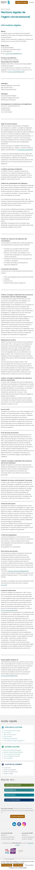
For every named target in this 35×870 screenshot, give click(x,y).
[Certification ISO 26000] (21, 851)
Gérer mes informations (9, 734)
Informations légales (9, 859)
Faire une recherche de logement (12, 750)
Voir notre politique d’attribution (12, 754)
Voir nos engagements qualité (11, 756)
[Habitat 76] (5, 2)
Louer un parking (7, 758)
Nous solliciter (7, 732)
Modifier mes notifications (10, 738)
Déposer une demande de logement (13, 752)
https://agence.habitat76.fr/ (25, 149)
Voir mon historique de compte (11, 730)
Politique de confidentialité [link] (18, 868)
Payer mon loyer (22, 2)
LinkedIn (14, 824)
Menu (32, 2)
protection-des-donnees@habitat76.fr (18, 571)
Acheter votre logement (9, 769)
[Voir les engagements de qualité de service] (7, 851)
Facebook (19, 824)
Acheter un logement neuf (10, 771)
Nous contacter (7, 736)
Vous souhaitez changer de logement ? (13, 740)
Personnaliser (29, 865)
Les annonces (7, 767)
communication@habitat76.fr (13, 53)
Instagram (24, 824)
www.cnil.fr (4, 585)
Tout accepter (6, 865)
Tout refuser (18, 865)
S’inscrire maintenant (17, 816)
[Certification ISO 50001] (13, 851)
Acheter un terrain (8, 773)
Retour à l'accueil (5, 9)
